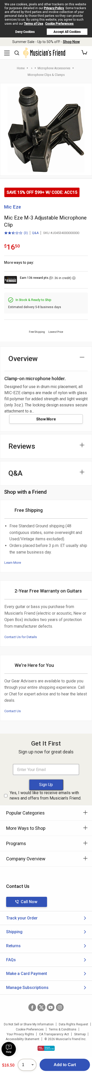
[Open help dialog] (9, 1049)
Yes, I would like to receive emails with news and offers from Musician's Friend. (45, 795)
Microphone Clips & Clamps (46, 75)
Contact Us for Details (20, 637)
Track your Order (22, 918)
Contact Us (12, 711)
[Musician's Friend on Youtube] (50, 1007)
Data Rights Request (73, 1024)
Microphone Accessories (54, 68)
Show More (46, 419)
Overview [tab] (23, 358)
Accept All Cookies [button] (67, 32)
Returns (13, 945)
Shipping (14, 931)
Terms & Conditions (62, 1029)
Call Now (29, 901)
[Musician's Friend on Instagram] (59, 1007)
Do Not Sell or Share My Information (29, 1024)
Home (21, 68)
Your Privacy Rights (20, 1034)
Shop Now (71, 42)
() (16, 233)
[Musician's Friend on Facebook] (32, 1007)
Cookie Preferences (59, 23)
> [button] (31, 68)
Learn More (12, 562)
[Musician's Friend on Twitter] (41, 1007)
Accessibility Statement (22, 1039)
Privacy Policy (54, 8)
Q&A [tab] (15, 473)
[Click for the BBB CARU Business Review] (46, 1048)
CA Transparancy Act (54, 1034)
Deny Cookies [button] (25, 32)
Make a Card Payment (26, 973)
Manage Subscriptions (27, 987)
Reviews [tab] (21, 446)
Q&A (35, 233)
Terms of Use (33, 23)
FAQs (11, 959)
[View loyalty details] (74, 279)
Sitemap (80, 1034)
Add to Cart (65, 1065)
